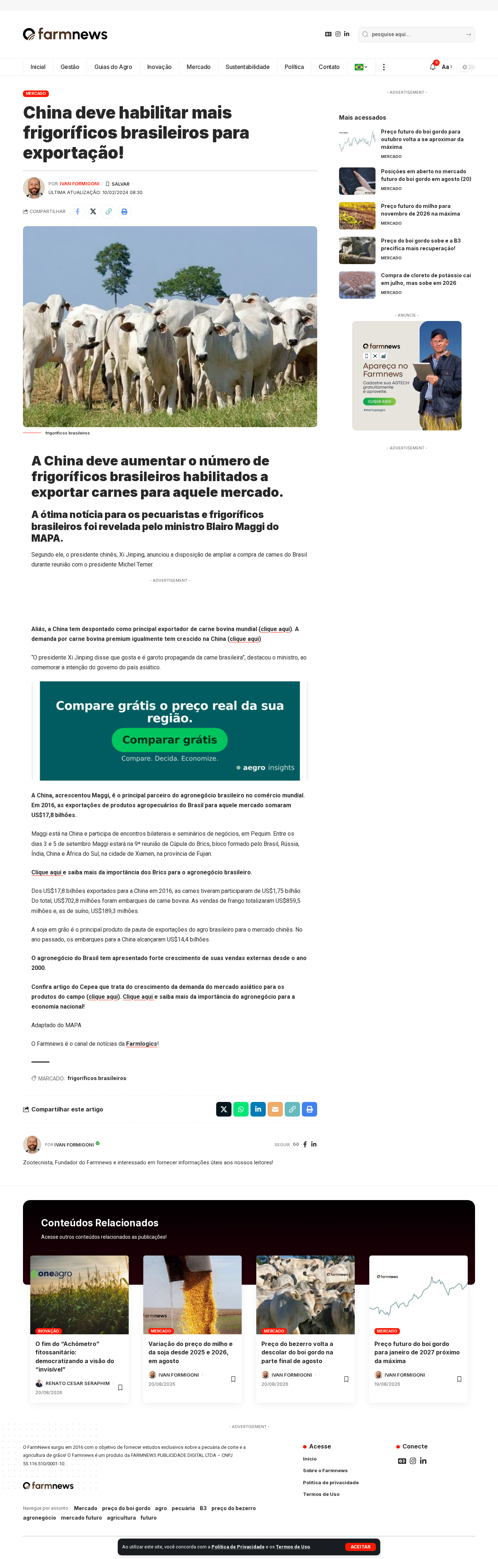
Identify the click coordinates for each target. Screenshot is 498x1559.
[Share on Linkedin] (258, 1109)
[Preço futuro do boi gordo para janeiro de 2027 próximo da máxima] (418, 1295)
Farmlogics (141, 1043)
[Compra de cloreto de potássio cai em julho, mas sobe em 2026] (357, 285)
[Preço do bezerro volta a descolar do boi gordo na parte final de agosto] (305, 1295)
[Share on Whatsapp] (241, 1109)
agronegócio (39, 1517)
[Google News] (328, 34)
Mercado (36, 93)
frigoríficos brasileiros (97, 1078)
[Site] (296, 1145)
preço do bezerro (233, 1508)
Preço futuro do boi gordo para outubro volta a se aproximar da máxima (422, 139)
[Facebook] (305, 1145)
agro (161, 1508)
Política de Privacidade (238, 1547)
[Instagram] (338, 34)
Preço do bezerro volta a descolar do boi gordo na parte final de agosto (297, 1352)
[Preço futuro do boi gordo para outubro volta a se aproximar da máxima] (357, 141)
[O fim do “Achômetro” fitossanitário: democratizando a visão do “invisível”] (79, 1295)
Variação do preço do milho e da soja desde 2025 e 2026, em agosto (190, 1352)
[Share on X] (93, 211)
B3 (203, 1508)
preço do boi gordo (126, 1508)
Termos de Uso (293, 1547)
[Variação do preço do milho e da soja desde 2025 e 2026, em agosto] (192, 1295)
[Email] (275, 1109)
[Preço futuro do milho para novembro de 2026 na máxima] (357, 215)
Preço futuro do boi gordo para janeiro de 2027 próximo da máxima (417, 1352)
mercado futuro (81, 1517)
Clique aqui (47, 872)
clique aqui (275, 629)
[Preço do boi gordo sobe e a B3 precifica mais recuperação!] (357, 250)
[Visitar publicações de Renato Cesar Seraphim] (39, 1383)
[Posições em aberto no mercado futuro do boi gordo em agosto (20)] (357, 181)
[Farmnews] (65, 34)
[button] (360, 1547)
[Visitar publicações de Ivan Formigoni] (34, 188)
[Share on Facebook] (77, 211)
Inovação (48, 1331)
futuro (148, 1517)
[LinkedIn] (346, 34)
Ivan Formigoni (80, 183)
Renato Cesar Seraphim (78, 1383)
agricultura (121, 1517)
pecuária (183, 1508)
